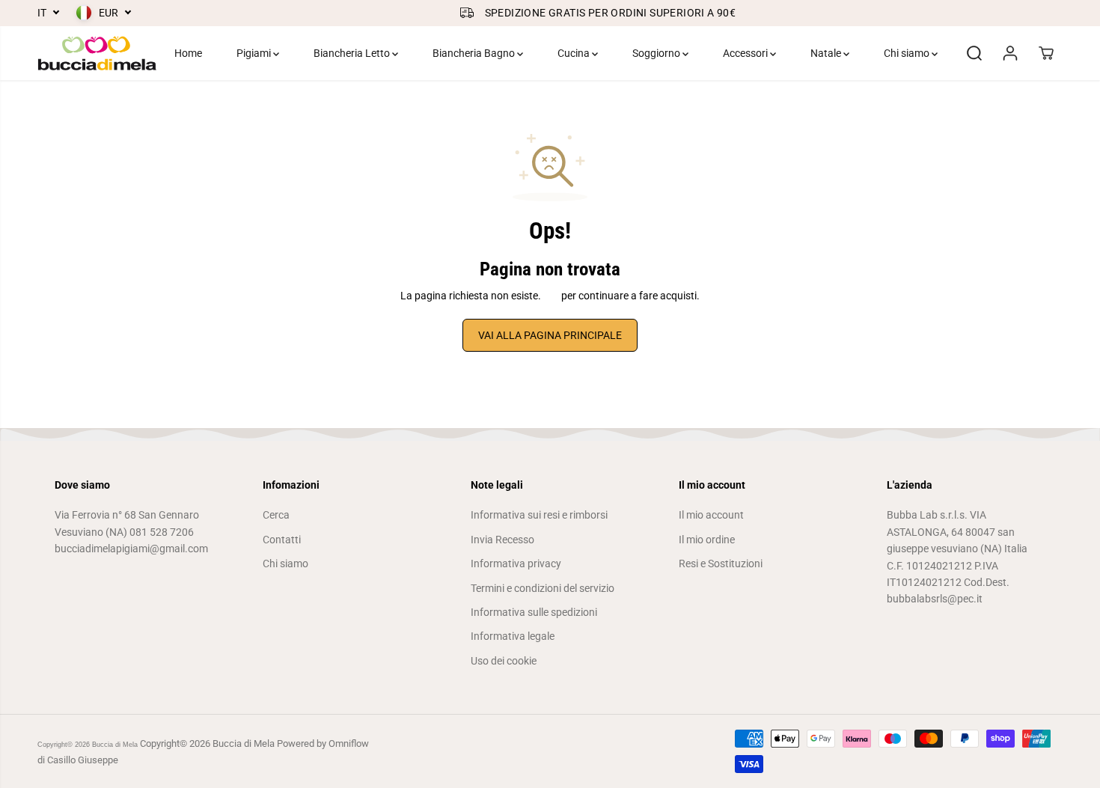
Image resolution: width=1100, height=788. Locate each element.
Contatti (282, 540)
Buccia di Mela (115, 744)
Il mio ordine (707, 540)
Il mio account (711, 515)
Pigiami (254, 53)
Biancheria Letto (353, 53)
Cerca (276, 515)
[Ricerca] (974, 53)
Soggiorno (657, 53)
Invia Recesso (502, 540)
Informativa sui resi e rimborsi (539, 515)
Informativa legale (512, 636)
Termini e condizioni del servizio (542, 588)
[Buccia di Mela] (97, 53)
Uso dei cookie (504, 661)
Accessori (746, 53)
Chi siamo (908, 53)
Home (188, 53)
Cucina (574, 53)
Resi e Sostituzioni (721, 563)
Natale (826, 53)
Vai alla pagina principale (550, 335)
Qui (551, 296)
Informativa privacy (516, 563)
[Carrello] (1046, 53)
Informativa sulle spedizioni (534, 612)
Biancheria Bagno (475, 53)
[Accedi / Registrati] (1010, 53)
